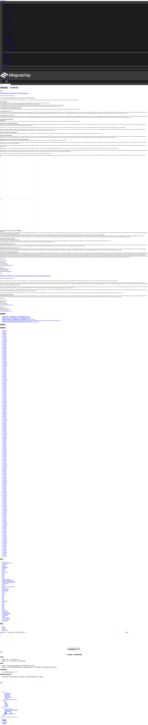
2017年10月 (4, 451)
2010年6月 (4, 556)
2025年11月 (4, 338)
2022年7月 (4, 384)
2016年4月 (4, 474)
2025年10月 (4, 340)
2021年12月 (4, 394)
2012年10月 (4, 525)
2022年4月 (4, 388)
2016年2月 (4, 477)
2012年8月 (4, 528)
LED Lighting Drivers (6, 613)
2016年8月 (4, 469)
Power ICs (4, 568)
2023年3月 (4, 374)
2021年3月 (4, 399)
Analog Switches (5, 589)
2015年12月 (4, 480)
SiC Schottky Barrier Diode (7, 562)
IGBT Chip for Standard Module (8, 586)
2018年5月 (4, 442)
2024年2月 (4, 359)
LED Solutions (5, 611)
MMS (3, 609)
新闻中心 (6, 65)
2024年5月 (4, 355)
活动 (3, 570)
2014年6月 (4, 500)
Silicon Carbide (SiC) (11, 39)
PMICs (10, 47)
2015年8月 (4, 482)
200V (10, 16)
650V (10, 21)
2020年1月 (4, 417)
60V (10, 11)
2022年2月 (4, 391)
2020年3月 (4, 415)
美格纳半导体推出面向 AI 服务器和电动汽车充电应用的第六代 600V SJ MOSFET (18, 319)
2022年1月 (4, 392)
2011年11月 (4, 541)
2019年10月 (4, 420)
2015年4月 (4, 488)
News (3, 565)
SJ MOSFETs (4, 601)
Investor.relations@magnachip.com (6, 265)
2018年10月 (4, 435)
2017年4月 (4, 459)
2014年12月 (4, 493)
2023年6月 (4, 370)
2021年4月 (4, 398)
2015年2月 (4, 491)
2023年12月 (4, 362)
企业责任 (6, 704)
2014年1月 (4, 506)
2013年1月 (4, 521)
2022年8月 (4, 383)
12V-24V (11, 7)
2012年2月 (4, 536)
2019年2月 (4, 430)
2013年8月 (4, 513)
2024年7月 (4, 354)
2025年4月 (4, 347)
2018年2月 (4, 446)
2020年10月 (4, 405)
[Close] (0, 646)
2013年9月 (4, 511)
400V (10, 28)
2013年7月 (4, 514)
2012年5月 (4, 532)
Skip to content (2, 0)
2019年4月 (4, 428)
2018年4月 (4, 444)
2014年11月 (4, 495)
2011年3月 (4, 550)
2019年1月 (4, 431)
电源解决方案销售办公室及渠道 (11, 710)
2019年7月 (4, 424)
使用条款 (4, 719)
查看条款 (41, 676)
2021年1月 (4, 402)
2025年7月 (4, 343)
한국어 (6, 81)
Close (1, 682)
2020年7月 (4, 409)
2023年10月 (4, 365)
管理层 (6, 55)
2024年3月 (4, 358)
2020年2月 (4, 416)
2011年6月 (4, 547)
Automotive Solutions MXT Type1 (8, 581)
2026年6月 (4, 332)
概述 (8, 5)
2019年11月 (4, 419)
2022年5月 (4, 387)
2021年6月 (4, 395)
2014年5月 (4, 502)
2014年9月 (4, 498)
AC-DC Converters (12, 50)
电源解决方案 (5, 567)
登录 (3, 626)
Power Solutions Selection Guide (11, 699)
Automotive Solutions (6, 579)
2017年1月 (4, 463)
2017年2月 (4, 462)
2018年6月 (4, 441)
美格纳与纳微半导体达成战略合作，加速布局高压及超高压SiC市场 (16, 316)
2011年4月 (4, 549)
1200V (10, 34)
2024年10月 (4, 351)
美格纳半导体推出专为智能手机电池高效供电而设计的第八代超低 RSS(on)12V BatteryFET (20, 321)
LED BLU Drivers (12, 45)
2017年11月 (4, 449)
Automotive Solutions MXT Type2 (8, 582)
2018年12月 (4, 433)
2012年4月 (4, 534)
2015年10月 (4, 481)
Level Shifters (11, 48)
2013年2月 (4, 520)
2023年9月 (4, 366)
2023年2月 (4, 376)
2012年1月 (4, 538)
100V (10, 13)
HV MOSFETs (5, 572)
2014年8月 (4, 499)
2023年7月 (4, 369)
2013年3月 (4, 518)
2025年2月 (4, 350)
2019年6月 (4, 426)
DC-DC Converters (12, 51)
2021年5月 (4, 397)
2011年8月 (4, 545)
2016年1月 (4, 478)
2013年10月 (4, 510)
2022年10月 (4, 380)
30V (10, 9)
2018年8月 (4, 438)
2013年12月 (4, 507)
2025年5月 (4, 345)
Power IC (4, 610)
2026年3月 (4, 336)
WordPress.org (5, 630)
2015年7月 (4, 484)
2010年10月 (4, 553)
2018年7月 (4, 439)
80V (10, 12)
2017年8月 (4, 453)
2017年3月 (4, 460)
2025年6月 (4, 344)
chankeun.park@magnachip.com (6, 271)
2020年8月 (4, 408)
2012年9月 (4, 527)
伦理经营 (9, 62)
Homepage (4, 564)
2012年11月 (4, 524)
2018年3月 (4, 445)
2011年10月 (4, 542)
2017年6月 (4, 456)
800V (10, 23)
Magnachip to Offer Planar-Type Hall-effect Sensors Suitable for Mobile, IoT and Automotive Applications (25, 275)
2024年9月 (4, 352)
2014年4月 (4, 503)
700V (10, 22)
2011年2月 (4, 552)
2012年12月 (4, 523)
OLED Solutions (5, 614)
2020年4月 (4, 413)
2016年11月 (4, 464)
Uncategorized (5, 620)
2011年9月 (4, 543)
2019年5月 (4, 427)
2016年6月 (4, 471)
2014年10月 (4, 496)
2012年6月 (4, 531)
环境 (8, 59)
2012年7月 (4, 529)
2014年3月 (4, 505)
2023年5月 (4, 372)
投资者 (3, 69)
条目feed (4, 627)
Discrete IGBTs (5, 583)
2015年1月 (4, 492)
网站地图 (4, 723)
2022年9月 (4, 381)
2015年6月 (4, 485)
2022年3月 (4, 390)
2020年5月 (4, 412)
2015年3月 (4, 489)
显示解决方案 (7, 693)
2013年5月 (4, 516)
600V (10, 20)
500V (10, 19)
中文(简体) (4, 79)
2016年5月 (4, 473)
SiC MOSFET (5, 563)
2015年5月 (4, 487)
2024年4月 (4, 356)
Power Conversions (5, 617)
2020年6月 (4, 410)
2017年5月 (4, 457)
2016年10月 (4, 466)
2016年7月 (4, 470)
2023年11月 (4, 363)
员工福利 (9, 63)
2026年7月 (4, 330)
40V (10, 10)
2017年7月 (4, 455)
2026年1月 (4, 337)
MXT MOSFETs (5, 590)
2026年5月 (4, 333)
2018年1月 (4, 448)
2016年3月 (4, 475)
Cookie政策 (4, 722)
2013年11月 (4, 509)
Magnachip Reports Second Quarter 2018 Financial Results (14, 93)
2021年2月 (4, 401)
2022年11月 (4, 379)
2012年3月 (4, 535)
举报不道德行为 (8, 711)
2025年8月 (4, 341)
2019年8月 (4, 423)
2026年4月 (4, 334)
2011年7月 (4, 546)
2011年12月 (4, 539)
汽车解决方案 (7, 40)
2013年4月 (4, 517)
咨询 (3, 66)
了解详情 (126, 632)
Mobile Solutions (5, 588)
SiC (3, 561)
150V (10, 15)
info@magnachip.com (9, 708)
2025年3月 (4, 348)
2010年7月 (4, 554)
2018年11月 (4, 434)
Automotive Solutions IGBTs (7, 580)
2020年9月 (4, 406)
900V (10, 24)
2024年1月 (4, 361)
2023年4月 (4, 373)
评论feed (4, 629)
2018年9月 (4, 437)
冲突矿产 (9, 60)
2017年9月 (4, 452)
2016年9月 (4, 467)
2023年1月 (4, 377)
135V (10, 14)
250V (10, 18)
